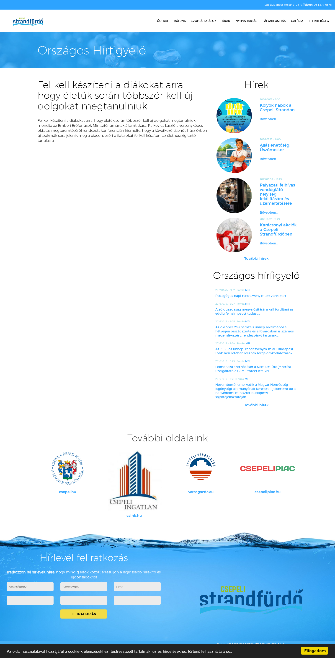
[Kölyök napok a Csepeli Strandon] (234, 116)
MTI (247, 290)
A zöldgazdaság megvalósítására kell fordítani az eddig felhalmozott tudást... (254, 311)
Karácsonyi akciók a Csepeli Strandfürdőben (278, 229)
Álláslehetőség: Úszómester (275, 147)
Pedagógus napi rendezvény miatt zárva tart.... (252, 296)
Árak (226, 21)
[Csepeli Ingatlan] (134, 480)
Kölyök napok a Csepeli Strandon (277, 107)
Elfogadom (315, 650)
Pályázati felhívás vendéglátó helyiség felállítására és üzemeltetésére (277, 194)
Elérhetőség (319, 21)
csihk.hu (134, 515)
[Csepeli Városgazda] (201, 468)
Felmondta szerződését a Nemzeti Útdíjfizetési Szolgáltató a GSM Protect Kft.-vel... (253, 369)
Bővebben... (269, 119)
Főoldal (161, 21)
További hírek (256, 258)
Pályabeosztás (274, 21)
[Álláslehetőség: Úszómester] (234, 155)
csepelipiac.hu (268, 492)
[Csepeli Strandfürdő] (27, 22)
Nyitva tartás (246, 21)
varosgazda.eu (201, 492)
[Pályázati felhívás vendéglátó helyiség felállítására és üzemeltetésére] (234, 195)
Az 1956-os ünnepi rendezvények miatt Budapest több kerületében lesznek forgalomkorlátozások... (254, 351)
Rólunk (180, 21)
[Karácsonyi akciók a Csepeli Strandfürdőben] (234, 235)
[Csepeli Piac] (268, 468)
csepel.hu (67, 492)
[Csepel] (68, 468)
